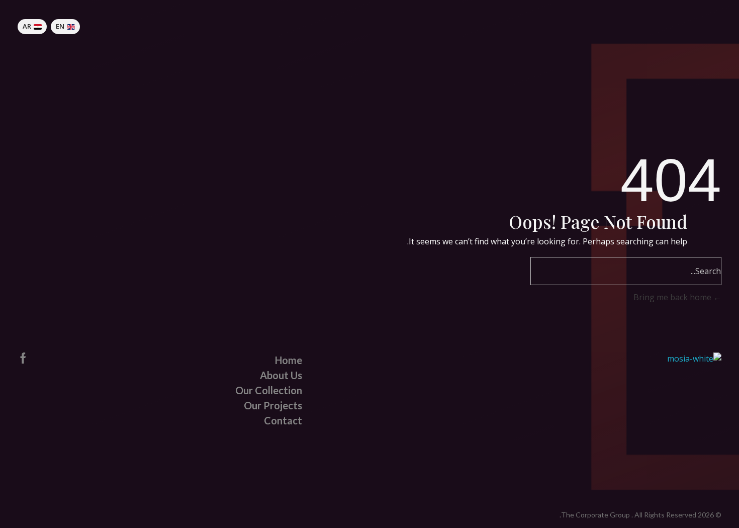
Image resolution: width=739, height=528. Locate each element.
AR (27, 26)
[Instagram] (46, 358)
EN (60, 26)
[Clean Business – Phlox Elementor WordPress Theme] (698, 27)
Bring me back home (673, 297)
